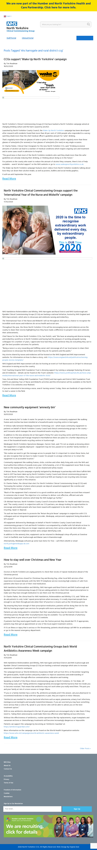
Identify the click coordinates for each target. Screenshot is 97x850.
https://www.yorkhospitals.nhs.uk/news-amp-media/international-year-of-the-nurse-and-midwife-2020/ (46, 374)
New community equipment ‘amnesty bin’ (29, 407)
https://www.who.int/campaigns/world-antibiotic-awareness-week (31, 733)
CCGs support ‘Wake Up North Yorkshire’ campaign (35, 59)
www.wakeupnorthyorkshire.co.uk (69, 164)
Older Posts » (85, 748)
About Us (7, 765)
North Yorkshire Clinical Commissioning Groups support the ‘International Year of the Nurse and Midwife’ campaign (41, 192)
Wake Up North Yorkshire (53, 130)
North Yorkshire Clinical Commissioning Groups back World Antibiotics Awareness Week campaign (40, 648)
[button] (77, 809)
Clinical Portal (27, 38)
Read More (9, 179)
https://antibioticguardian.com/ (17, 726)
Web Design (62, 846)
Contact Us (8, 769)
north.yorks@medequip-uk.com (16, 543)
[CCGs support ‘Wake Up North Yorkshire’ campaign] (30, 81)
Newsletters (8, 796)
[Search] (88, 24)
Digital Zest (74, 846)
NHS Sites (7, 762)
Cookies (6, 793)
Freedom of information (12, 790)
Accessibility (8, 776)
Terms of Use (8, 783)
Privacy (6, 779)
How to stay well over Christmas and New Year (32, 560)
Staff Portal (11, 38)
